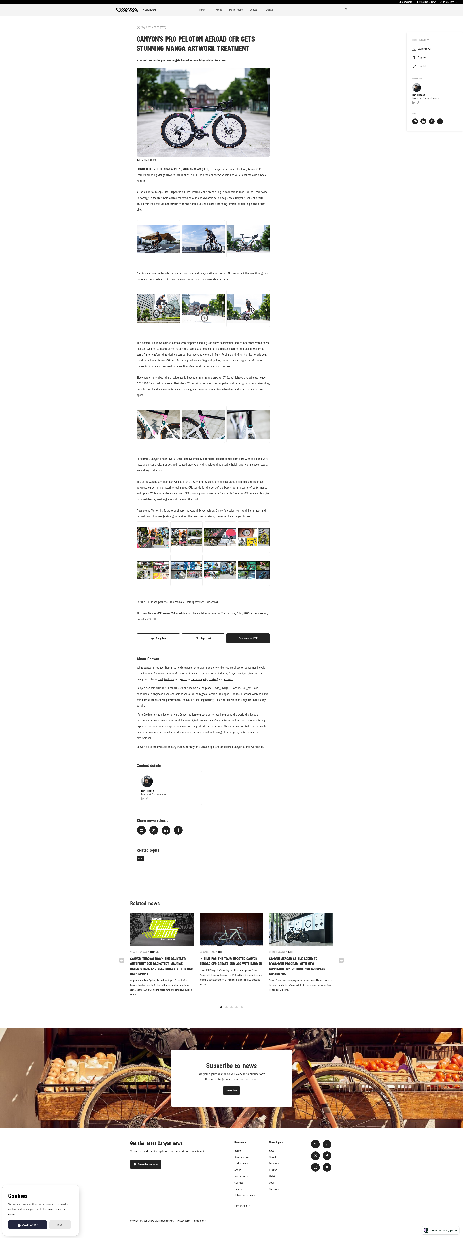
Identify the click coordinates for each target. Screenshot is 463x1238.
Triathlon (154, 952)
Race (220, 952)
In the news (241, 1163)
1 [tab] (221, 1007)
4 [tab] (236, 1007)
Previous (121, 960)
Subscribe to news (244, 1195)
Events (269, 9)
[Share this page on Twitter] (153, 830)
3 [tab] (231, 1007)
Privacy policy (183, 1221)
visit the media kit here (177, 602)
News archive (241, 1157)
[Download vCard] (195, 777)
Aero (140, 858)
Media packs (236, 9)
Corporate (274, 1189)
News (202, 9)
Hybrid (272, 1176)
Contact (254, 9)
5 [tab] (242, 1007)
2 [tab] (226, 1007)
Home (237, 1150)
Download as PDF (248, 638)
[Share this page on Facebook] (178, 830)
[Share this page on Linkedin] (166, 830)
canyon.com (407, 2)
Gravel (272, 1157)
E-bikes (273, 1170)
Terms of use (199, 1221)
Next (341, 960)
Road (271, 1150)
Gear (271, 1182)
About (219, 9)
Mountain (274, 1163)
